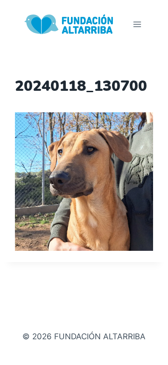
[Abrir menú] (137, 24)
